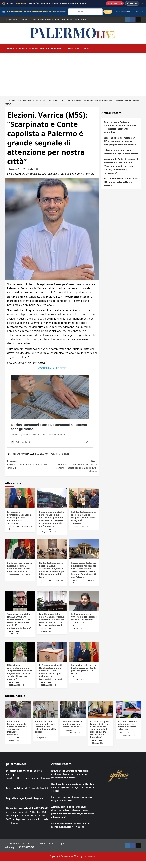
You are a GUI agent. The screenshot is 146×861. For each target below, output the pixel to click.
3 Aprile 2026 (91, 580)
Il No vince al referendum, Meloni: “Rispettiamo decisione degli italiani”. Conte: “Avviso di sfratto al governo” (19, 672)
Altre (86, 48)
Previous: (27, 464)
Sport (78, 48)
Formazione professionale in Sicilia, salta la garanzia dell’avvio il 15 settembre (19, 517)
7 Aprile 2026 (59, 580)
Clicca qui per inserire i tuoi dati (126, 11)
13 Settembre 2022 (30, 169)
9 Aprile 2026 (27, 575)
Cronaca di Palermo (27, 48)
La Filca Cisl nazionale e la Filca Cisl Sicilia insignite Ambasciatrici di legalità (84, 516)
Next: (76, 466)
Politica (44, 48)
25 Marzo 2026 (46, 631)
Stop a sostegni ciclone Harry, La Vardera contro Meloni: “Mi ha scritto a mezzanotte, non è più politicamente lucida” (19, 621)
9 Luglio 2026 (27, 526)
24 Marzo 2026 (78, 628)
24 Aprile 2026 (46, 532)
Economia (56, 48)
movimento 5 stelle (60, 453)
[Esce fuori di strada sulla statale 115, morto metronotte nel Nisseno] (128, 709)
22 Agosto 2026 (14, 740)
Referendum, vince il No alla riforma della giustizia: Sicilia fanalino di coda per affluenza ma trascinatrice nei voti (50, 672)
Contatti (24, 19)
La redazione (11, 19)
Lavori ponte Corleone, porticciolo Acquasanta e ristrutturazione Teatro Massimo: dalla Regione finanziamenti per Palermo (83, 569)
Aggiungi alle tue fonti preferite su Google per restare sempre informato (46, 3)
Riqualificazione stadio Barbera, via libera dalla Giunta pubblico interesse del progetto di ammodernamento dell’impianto (51, 518)
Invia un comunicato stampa (45, 19)
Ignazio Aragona (34, 798)
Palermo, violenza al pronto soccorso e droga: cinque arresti (121, 152)
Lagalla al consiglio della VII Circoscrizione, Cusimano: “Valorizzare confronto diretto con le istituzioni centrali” (52, 620)
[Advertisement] (73, 74)
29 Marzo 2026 (14, 634)
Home (10, 48)
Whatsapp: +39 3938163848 (75, 19)
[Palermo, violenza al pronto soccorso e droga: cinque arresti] (73, 709)
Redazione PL (14, 169)
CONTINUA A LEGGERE (52, 368)
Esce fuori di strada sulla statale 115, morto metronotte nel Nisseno (121, 182)
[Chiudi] (142, 3)
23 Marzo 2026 (14, 685)
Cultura (68, 48)
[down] (91, 49)
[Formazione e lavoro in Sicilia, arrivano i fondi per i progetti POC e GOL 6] (84, 652)
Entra (107, 11)
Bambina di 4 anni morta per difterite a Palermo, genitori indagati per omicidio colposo (120, 141)
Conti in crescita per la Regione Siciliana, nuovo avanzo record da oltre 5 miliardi (19, 567)
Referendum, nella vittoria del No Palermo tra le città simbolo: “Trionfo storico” (84, 618)
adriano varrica (20, 453)
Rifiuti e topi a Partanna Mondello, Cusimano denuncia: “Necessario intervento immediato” (120, 127)
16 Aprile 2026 (78, 526)
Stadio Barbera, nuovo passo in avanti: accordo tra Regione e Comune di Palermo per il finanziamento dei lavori (52, 569)
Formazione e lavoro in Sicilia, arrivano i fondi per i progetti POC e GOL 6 (83, 669)
